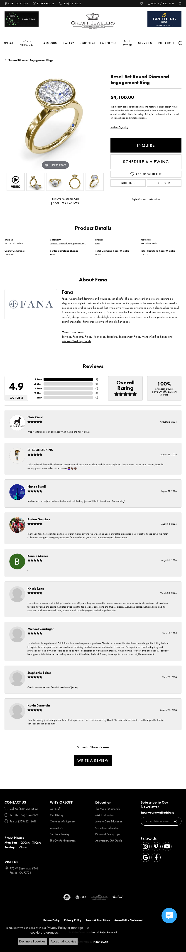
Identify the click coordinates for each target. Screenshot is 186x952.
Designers (87, 43)
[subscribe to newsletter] (175, 821)
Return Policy (51, 920)
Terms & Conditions (98, 920)
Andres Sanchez (38, 519)
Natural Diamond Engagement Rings (30, 60)
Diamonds (49, 43)
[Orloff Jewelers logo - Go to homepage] (93, 21)
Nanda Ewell (36, 486)
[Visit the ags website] (99, 897)
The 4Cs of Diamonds (107, 809)
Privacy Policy (72, 920)
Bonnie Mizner (37, 556)
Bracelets (112, 336)
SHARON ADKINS (40, 450)
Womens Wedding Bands (76, 341)
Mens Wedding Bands (154, 336)
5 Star (38, 379)
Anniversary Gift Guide (108, 840)
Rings (88, 336)
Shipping (128, 183)
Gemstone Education (107, 828)
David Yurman (27, 43)
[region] (55, 119)
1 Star (38, 397)
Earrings (66, 336)
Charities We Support (62, 821)
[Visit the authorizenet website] (67, 897)
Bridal (8, 43)
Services (145, 43)
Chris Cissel (35, 417)
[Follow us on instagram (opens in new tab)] (145, 846)
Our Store (127, 43)
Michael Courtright (40, 629)
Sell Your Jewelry (59, 834)
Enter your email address (157, 812)
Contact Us (56, 828)
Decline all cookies (32, 941)
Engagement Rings (129, 336)
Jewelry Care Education (108, 821)
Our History (57, 815)
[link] (16, 3)
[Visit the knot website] (117, 897)
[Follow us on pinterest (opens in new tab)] (156, 846)
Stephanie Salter (39, 673)
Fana (97, 243)
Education (165, 43)
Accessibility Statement (128, 920)
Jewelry (67, 43)
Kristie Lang (35, 588)
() (96, 379)
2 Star (38, 393)
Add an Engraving (119, 127)
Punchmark (100, 942)
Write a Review (93, 760)
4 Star (38, 384)
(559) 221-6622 (65, 203)
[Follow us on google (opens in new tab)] (145, 857)
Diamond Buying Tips (107, 834)
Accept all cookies (63, 941)
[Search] (180, 43)
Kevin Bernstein (38, 705)
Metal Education (104, 815)
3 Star (38, 388)
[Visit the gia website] (81, 897)
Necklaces (99, 336)
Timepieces (108, 43)
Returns (164, 183)
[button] (141, 3)
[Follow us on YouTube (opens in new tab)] (166, 846)
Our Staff (55, 809)
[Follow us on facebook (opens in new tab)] (156, 857)
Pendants (78, 336)
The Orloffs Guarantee (63, 840)
